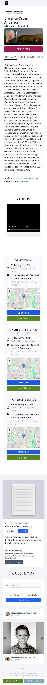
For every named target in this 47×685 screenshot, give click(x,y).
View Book (10, 531)
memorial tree (20, 178)
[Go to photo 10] (28, 651)
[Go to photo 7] (24, 651)
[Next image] (42, 638)
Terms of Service (29, 675)
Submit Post (23, 600)
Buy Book (22, 531)
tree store (23, 181)
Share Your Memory (14, 562)
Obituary (10, 57)
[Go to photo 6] (22, 651)
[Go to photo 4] (20, 651)
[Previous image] (4, 638)
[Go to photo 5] (21, 651)
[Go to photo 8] (25, 651)
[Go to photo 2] (17, 651)
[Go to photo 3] (18, 651)
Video (21, 57)
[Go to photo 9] (26, 651)
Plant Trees (23, 318)
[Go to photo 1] (16, 651)
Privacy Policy (17, 675)
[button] (23, 296)
